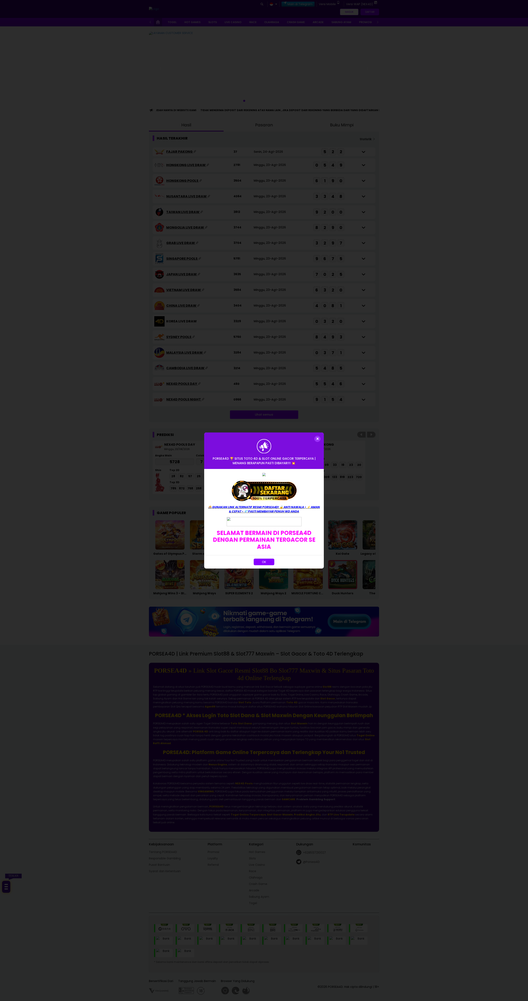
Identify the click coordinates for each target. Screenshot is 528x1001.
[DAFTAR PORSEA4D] (264, 491)
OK (264, 562)
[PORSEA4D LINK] (264, 521)
